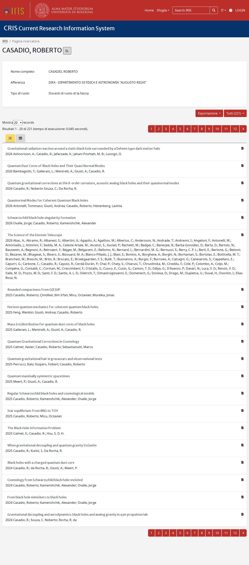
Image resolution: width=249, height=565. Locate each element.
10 (217, 129)
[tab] (10, 138)
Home (149, 10)
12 (235, 129)
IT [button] (222, 10)
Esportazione (208, 113)
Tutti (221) (234, 113)
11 (226, 129)
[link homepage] (14, 10)
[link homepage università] (63, 10)
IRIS (5, 41)
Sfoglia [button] (162, 10)
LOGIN (240, 10)
